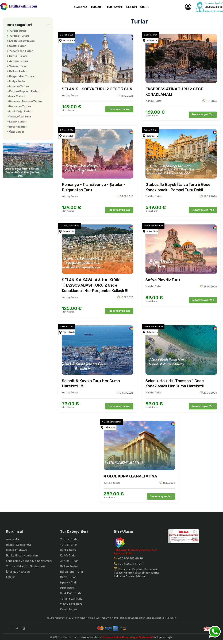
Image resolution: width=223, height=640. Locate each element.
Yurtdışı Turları (19, 35)
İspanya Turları (19, 86)
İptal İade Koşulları (18, 571)
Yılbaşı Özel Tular (20, 116)
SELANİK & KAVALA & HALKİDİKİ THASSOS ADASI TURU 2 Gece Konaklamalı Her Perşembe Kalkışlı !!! (95, 285)
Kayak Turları (17, 121)
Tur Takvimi (114, 7)
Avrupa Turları (18, 61)
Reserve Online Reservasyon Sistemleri (128, 637)
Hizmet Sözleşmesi (18, 544)
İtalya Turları (17, 81)
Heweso (85, 637)
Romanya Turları (20, 106)
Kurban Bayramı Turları (24, 91)
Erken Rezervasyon (22, 40)
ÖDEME (144, 7)
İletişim (131, 7)
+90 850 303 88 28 (130, 558)
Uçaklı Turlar (17, 46)
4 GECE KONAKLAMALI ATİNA (130, 476)
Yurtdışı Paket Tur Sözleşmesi (25, 566)
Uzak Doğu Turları (20, 111)
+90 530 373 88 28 (130, 564)
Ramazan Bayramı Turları (25, 101)
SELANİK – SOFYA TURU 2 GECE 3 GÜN (97, 89)
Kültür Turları (18, 56)
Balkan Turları (18, 71)
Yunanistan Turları (21, 51)
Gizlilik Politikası (16, 550)
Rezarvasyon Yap (119, 109)
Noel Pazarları (18, 126)
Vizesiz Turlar (18, 66)
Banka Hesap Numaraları (22, 555)
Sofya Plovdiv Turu (162, 280)
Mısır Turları (17, 96)
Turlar (96, 7)
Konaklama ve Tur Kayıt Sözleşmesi (29, 561)
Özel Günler (16, 131)
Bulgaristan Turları (21, 76)
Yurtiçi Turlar (17, 30)
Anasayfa (80, 7)
